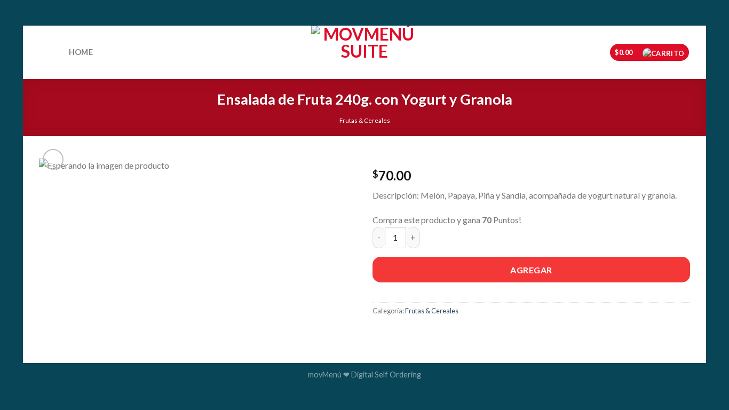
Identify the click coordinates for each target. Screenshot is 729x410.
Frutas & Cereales (364, 120)
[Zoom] (53, 159)
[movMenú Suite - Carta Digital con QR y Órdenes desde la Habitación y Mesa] (364, 52)
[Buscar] (50, 53)
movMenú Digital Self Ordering (364, 374)
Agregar (531, 270)
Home (81, 52)
